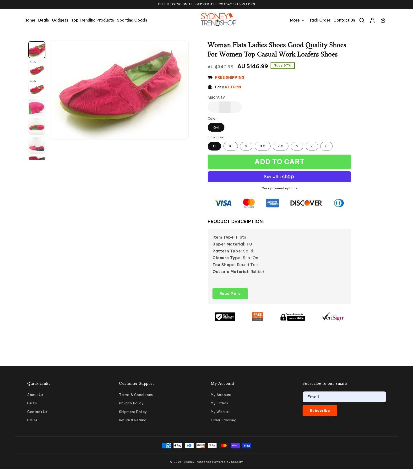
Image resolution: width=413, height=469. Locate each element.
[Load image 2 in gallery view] (36, 69)
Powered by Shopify (227, 461)
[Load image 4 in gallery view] (36, 107)
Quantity (216, 97)
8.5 (263, 146)
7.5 (280, 146)
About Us (35, 395)
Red (216, 127)
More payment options (279, 188)
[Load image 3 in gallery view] (36, 88)
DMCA (32, 420)
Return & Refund (133, 420)
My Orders (219, 403)
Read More (230, 293)
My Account (221, 395)
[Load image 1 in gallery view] (36, 49)
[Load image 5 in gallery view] (36, 126)
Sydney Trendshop (198, 461)
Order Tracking (223, 420)
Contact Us (37, 412)
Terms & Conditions (136, 395)
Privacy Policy (131, 403)
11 (214, 146)
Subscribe (320, 410)
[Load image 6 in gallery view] (36, 145)
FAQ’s (32, 403)
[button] (297, 20)
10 (230, 146)
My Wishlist (220, 412)
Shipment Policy (133, 412)
